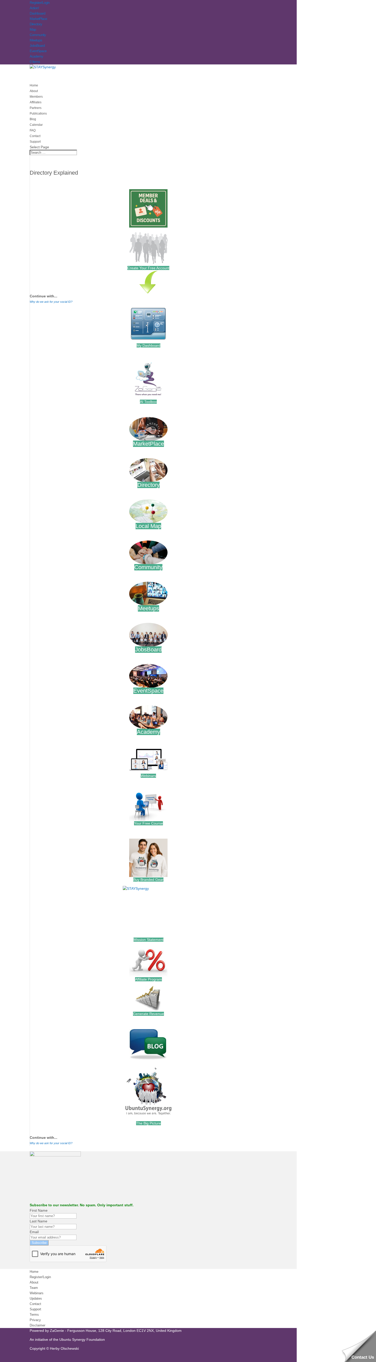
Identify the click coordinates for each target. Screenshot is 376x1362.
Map (33, 29)
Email (34, 1232)
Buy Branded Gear (148, 879)
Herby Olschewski (64, 1348)
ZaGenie (57, 1331)
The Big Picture (148, 1123)
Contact (35, 1304)
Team (34, 1288)
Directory (36, 24)
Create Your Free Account (148, 268)
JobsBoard (37, 45)
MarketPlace (38, 19)
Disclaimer (37, 1325)
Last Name (38, 1221)
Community (38, 35)
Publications (38, 113)
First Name (39, 1210)
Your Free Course (148, 823)
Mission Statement (148, 940)
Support (35, 1309)
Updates (36, 1298)
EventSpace (38, 51)
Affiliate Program (148, 979)
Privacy (35, 1320)
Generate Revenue (148, 1014)
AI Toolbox (148, 402)
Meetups (36, 40)
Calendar (36, 125)
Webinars (148, 776)
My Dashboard (148, 345)
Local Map (148, 526)
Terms (34, 1314)
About (34, 1282)
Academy (36, 56)
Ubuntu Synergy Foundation (82, 1339)
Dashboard (37, 13)
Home (34, 1272)
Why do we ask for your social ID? (51, 301)
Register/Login (40, 3)
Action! (34, 8)
